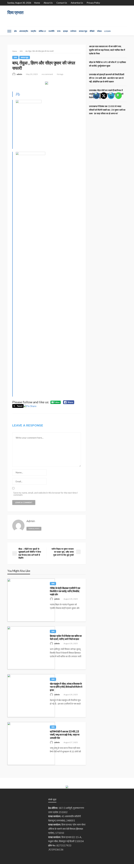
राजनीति (51, 31)
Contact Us (61, 2)
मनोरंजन (73, 31)
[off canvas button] (9, 31)
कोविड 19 (42, 31)
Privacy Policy (93, 2)
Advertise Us (77, 2)
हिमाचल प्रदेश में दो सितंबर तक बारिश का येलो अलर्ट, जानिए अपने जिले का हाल (66, 637)
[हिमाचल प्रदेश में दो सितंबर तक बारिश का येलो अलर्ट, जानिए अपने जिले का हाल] (31, 647)
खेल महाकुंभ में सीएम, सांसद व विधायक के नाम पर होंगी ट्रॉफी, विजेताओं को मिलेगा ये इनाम (66, 687)
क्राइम (65, 31)
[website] (45, 528)
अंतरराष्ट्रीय (23, 31)
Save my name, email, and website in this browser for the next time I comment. (45, 494)
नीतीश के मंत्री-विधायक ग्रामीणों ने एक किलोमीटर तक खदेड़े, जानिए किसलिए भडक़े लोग (65, 591)
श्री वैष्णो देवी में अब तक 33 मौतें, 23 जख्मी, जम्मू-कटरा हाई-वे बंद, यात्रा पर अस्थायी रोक (64, 734)
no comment (47, 74)
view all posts (33, 528)
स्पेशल (99, 31)
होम (15, 31)
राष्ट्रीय (33, 31)
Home (37, 2)
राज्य (58, 31)
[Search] (124, 31)
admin (19, 74)
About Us (48, 2)
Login (107, 31)
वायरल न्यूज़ (83, 31)
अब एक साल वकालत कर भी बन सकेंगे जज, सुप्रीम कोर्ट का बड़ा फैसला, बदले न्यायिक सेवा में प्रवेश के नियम (107, 50)
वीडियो (92, 31)
